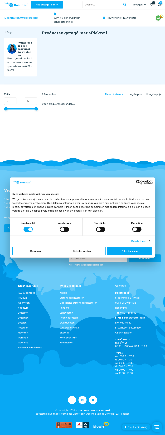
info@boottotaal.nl (134, 317)
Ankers (63, 292)
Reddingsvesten (69, 317)
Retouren (23, 327)
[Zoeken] (125, 4)
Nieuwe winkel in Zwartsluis (72, 17)
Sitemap (64, 332)
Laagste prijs (135, 94)
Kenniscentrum (68, 337)
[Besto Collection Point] (64, 425)
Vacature (23, 307)
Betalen (22, 322)
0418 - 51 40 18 (128, 312)
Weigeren (35, 250)
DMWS (93, 410)
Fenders (64, 307)
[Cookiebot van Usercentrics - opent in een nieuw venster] (138, 182)
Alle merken (66, 342)
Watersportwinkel (69, 327)
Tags (9, 32)
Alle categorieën (45, 4)
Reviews (22, 297)
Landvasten (66, 312)
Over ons (23, 342)
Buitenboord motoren (72, 297)
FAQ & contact (26, 292)
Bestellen (23, 312)
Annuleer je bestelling (30, 347)
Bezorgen (23, 317)
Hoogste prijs (153, 94)
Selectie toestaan (82, 250)
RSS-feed (104, 410)
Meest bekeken (114, 94)
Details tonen (138, 241)
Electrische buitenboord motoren (78, 302)
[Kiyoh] (101, 425)
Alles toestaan (130, 250)
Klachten (23, 332)
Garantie (23, 337)
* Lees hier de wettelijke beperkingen (86, 264)
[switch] (64, 229)
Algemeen (24, 302)
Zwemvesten (67, 322)
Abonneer (145, 258)
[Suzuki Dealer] (82, 425)
